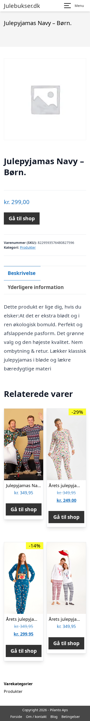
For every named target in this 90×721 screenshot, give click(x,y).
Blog (54, 716)
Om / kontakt (36, 716)
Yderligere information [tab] (36, 287)
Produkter (28, 247)
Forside (16, 716)
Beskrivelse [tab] (22, 273)
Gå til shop (22, 218)
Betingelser (70, 716)
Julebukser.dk (22, 6)
